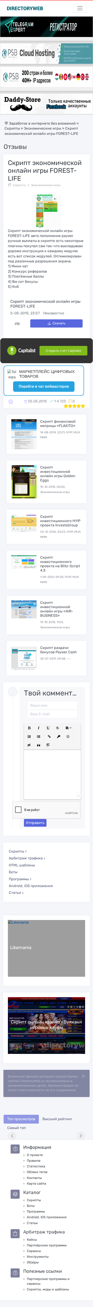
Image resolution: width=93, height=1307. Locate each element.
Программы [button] (19, 879)
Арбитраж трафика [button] (26, 858)
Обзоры (33, 1262)
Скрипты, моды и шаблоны (48, 1289)
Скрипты (19, 185)
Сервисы (34, 1251)
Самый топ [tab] (16, 1128)
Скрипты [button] (16, 851)
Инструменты (38, 1257)
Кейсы (32, 1240)
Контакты (34, 1178)
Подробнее (46, 948)
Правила (33, 1161)
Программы (36, 1211)
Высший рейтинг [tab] (57, 1119)
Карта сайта (36, 1184)
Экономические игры (45, 185)
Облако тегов (37, 1172)
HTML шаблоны (22, 865)
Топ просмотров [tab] (21, 1119)
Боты (13, 872)
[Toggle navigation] (80, 8)
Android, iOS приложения (31, 886)
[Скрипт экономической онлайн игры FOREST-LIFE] (11, 401)
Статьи (32, 1223)
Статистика (36, 1166)
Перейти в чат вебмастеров (44, 386)
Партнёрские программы (47, 1245)
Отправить (35, 823)
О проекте (35, 1155)
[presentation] (12, 1136)
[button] (29, 728)
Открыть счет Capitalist (63, 350)
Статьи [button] (15, 892)
